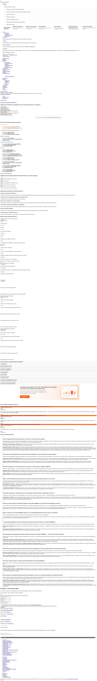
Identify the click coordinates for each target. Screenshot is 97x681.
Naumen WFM (57, 26)
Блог (6, 83)
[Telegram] (1, 635)
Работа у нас (7, 80)
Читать (1, 414)
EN (8, 2)
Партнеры (5, 60)
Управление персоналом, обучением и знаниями (15, 21)
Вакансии (7, 81)
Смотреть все (3, 432)
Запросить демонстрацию (5, 94)
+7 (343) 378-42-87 (9, 613)
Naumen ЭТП (5, 650)
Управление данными (10, 24)
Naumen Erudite (42, 26)
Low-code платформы (10, 14)
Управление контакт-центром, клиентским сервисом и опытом (18, 11)
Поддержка (7, 36)
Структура (5, 658)
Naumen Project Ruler (87, 26)
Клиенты (4, 59)
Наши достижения (8, 63)
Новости (4, 666)
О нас (4, 61)
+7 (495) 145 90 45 (3, 2)
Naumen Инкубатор (8, 65)
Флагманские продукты (10, 6)
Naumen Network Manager (7, 642)
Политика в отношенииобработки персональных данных (6, 634)
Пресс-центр (5, 78)
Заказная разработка (9, 35)
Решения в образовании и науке (12, 19)
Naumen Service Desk (17, 26)
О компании (7, 62)
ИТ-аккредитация (8, 67)
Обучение (7, 34)
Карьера (4, 79)
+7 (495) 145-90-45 (7, 612)
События (6, 64)
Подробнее (24, 396)
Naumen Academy (6, 670)
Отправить (2, 607)
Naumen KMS (5, 648)
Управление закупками (10, 16)
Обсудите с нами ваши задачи (6, 173)
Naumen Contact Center (31, 26)
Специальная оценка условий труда (9, 659)
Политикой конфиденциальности (35, 604)
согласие (6, 604)
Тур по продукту (6, 97)
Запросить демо (3, 100)
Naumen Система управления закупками (10, 649)
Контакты (7, 66)
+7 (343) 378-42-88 (9, 623)
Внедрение (7, 33)
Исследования (5, 667)
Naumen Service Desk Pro (7, 641)
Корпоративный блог (7, 677)
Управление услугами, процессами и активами (15, 9)
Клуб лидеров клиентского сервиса (9, 669)
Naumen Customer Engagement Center (10, 651)
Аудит (4, 96)
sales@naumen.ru (3, 615)
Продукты (5, 3)
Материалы (5, 98)
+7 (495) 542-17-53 (7, 621)
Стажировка (7, 82)
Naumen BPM (5, 643)
